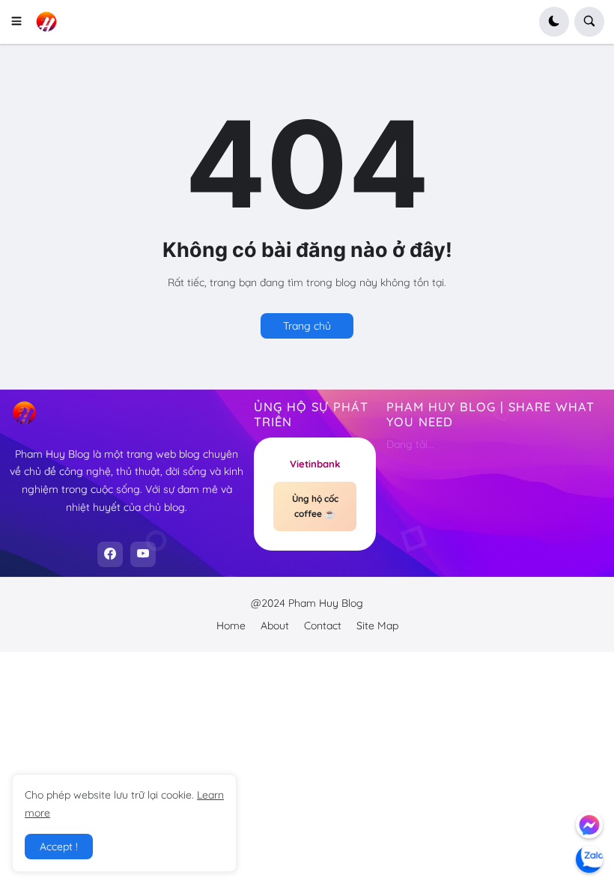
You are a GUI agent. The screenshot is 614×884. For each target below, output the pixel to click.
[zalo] (589, 859)
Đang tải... (410, 444)
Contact (322, 625)
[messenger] (589, 824)
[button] (21, 22)
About (275, 625)
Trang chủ (307, 326)
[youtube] (143, 554)
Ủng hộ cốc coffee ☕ (315, 506)
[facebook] (110, 554)
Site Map (377, 625)
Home (231, 625)
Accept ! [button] (59, 846)
